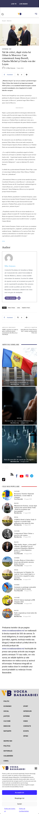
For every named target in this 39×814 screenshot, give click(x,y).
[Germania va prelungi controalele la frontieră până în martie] (7, 587)
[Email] (18, 298)
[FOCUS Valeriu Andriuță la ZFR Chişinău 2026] (7, 600)
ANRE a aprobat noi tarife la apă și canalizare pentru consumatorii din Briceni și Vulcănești (10, 332)
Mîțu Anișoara (11, 68)
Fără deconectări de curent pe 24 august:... (19, 460)
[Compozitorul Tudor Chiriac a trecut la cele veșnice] (7, 534)
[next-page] (6, 467)
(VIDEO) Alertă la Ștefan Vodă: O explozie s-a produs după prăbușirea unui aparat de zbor (25, 521)
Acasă (4, 21)
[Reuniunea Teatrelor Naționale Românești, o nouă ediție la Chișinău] (7, 495)
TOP (10, 49)
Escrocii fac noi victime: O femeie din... (19, 421)
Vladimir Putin (26, 307)
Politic (19, 377)
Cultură (16, 491)
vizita (18, 307)
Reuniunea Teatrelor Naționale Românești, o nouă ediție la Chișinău (24, 495)
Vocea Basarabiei (18, 499)
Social (19, 418)
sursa (3, 241)
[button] (36, 768)
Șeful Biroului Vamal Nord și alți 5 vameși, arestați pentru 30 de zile (29, 331)
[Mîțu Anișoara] (3, 68)
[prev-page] (3, 467)
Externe (9, 21)
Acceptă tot (19, 793)
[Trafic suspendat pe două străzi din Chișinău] (7, 613)
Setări (19, 804)
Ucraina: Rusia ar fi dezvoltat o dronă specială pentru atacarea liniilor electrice (24, 562)
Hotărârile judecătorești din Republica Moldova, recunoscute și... (19, 381)
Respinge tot (19, 798)
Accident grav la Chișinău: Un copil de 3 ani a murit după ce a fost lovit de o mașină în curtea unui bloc (24, 575)
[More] (26, 75)
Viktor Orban (11, 307)
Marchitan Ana (15, 384)
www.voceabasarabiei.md (13, 630)
